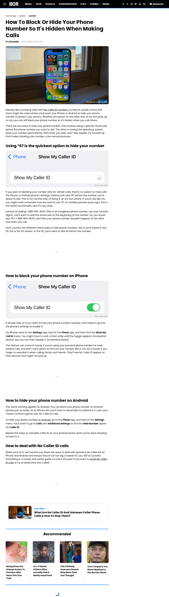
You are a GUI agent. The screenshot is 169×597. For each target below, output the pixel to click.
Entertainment (68, 3)
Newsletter (158, 4)
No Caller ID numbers (56, 110)
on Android (44, 420)
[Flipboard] (136, 4)
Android (32, 16)
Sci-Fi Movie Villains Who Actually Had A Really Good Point (42, 571)
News (28, 3)
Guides (94, 3)
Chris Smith (13, 41)
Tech (39, 3)
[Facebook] (123, 4)
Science (50, 3)
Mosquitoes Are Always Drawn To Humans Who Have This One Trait (15, 572)
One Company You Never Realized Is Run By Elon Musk (97, 569)
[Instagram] (132, 4)
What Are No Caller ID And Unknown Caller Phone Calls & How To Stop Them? (67, 514)
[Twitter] (127, 4)
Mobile (22, 16)
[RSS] (144, 4)
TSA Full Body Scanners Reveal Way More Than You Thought (69, 571)
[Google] (140, 4)
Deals (106, 3)
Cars (83, 3)
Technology (11, 16)
